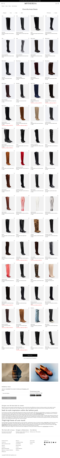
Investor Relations (19, 448)
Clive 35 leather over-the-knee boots (8, 235)
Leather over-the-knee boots (7, 78)
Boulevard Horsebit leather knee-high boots (38, 33)
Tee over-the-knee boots (6, 325)
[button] (12, 16)
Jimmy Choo (46, 422)
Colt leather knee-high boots (21, 235)
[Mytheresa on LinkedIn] (45, 442)
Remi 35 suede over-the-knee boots (8, 258)
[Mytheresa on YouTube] (53, 442)
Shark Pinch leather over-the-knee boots (9, 33)
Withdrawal (4, 451)
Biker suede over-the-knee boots (51, 78)
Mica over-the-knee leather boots (51, 123)
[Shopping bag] (58, 3)
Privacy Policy (32, 442)
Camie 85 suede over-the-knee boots (37, 258)
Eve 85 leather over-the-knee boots (37, 168)
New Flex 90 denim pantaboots (36, 325)
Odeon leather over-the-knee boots (8, 213)
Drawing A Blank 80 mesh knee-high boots (9, 280)
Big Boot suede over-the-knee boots (37, 235)
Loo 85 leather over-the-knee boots (51, 235)
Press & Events (18, 445)
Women (3, 6)
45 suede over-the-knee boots (21, 325)
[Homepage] (30, 3)
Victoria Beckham (39, 413)
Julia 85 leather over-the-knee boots (37, 190)
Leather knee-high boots (20, 78)
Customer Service (5, 440)
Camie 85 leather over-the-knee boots (23, 258)
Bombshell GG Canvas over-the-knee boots (38, 123)
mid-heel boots (45, 426)
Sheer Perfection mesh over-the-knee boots (23, 213)
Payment (3, 445)
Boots (10, 6)
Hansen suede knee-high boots (21, 123)
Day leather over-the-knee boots (51, 190)
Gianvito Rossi (4, 424)
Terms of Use (32, 440)
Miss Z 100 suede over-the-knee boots (23, 168)
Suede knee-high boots (35, 78)
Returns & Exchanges (5, 448)
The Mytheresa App (19, 442)
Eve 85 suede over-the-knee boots (8, 168)
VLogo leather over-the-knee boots (22, 33)
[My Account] (56, 3)
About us (17, 440)
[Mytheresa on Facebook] (47, 442)
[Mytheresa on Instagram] (51, 442)
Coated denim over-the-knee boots (51, 325)
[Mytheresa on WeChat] (45, 445)
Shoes (7, 6)
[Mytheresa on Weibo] (55, 442)
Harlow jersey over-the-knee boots (51, 33)
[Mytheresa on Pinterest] (49, 442)
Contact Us (4, 442)
